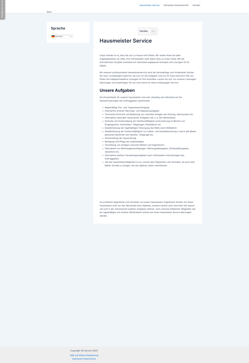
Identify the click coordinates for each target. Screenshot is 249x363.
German (59, 36)
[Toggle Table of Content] (152, 31)
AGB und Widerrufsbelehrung (84, 355)
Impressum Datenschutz (84, 358)
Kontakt (196, 5)
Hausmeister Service (149, 5)
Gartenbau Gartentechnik (176, 5)
